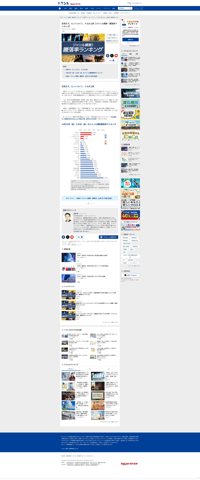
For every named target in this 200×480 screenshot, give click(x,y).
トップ (59, 8)
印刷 (110, 60)
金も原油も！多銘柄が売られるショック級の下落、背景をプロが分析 (89, 118)
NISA (92, 8)
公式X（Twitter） (132, 275)
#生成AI (125, 263)
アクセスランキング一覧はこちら (108, 421)
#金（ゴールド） (97, 13)
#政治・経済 (112, 35)
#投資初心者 (134, 240)
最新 (70, 8)
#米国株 (105, 13)
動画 (76, 8)
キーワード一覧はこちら (133, 266)
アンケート (106, 8)
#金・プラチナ (112, 38)
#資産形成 (134, 237)
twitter (112, 55)
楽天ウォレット (88, 184)
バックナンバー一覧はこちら (110, 322)
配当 (81, 8)
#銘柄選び (125, 240)
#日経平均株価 (72, 13)
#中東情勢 (89, 13)
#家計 (124, 252)
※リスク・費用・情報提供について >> (72, 245)
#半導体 (83, 13)
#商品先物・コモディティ (112, 41)
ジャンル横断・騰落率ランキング (72, 17)
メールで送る (116, 55)
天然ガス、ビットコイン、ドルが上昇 (77, 69)
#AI (78, 13)
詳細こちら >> (72, 243)
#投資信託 (116, 13)
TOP (61, 17)
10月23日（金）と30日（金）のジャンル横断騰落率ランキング (84, 73)
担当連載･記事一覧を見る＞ (82, 231)
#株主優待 (130, 260)
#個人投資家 (126, 246)
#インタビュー (134, 263)
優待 (86, 8)
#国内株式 (125, 237)
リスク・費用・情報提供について (69, 448)
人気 (65, 8)
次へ (94, 204)
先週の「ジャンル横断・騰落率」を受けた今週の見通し (82, 76)
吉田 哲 (73, 29)
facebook (107, 55)
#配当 (131, 249)
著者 (113, 8)
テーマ (99, 8)
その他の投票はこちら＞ (134, 45)
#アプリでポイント (125, 13)
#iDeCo (110, 13)
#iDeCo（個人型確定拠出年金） (131, 256)
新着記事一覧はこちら (134, 174)
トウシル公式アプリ (136, 3)
